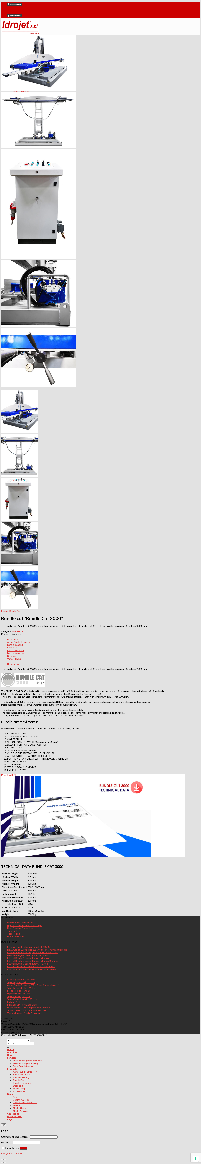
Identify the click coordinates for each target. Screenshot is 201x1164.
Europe (16, 1105)
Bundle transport (15, 653)
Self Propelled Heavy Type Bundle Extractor (29, 1007)
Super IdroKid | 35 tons (18, 996)
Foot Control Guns (16, 936)
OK (3, 1125)
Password (7, 1142)
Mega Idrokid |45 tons (18, 990)
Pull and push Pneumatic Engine (23, 1004)
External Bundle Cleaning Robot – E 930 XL (28, 946)
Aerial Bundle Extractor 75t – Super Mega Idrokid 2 (33, 985)
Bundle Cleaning (21, 1077)
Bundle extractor (15, 650)
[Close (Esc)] (2, 1159)
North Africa (19, 1108)
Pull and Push (13, 1001)
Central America (21, 1099)
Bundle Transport (22, 1082)
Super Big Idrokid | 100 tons (21, 982)
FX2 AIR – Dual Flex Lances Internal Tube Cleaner (32, 969)
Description (13, 663)
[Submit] (8, 1047)
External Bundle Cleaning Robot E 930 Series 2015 (32, 952)
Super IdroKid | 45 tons (18, 993)
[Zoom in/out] (5, 1159)
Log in (23, 1148)
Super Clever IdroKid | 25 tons (22, 999)
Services (11, 1057)
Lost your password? (11, 1153)
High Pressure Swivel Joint (20, 928)
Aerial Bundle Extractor (19, 642)
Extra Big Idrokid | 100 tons (21, 979)
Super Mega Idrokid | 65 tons (21, 987)
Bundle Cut (14, 611)
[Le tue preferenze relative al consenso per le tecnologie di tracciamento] (196, 1159)
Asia (15, 1096)
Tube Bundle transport (24, 1066)
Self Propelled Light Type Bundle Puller (26, 1010)
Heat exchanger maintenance (27, 1060)
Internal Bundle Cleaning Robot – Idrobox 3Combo (32, 960)
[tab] (96, 663)
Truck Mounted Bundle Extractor (24, 1013)
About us (12, 1052)
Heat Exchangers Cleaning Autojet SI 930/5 (29, 955)
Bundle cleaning (15, 644)
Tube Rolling (13, 933)
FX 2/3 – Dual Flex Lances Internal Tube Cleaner (31, 966)
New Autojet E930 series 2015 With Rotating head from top (37, 949)
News (10, 1054)
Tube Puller (13, 930)
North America (20, 1110)
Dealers (11, 1094)
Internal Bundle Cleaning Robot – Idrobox (28, 958)
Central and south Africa (25, 1102)
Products (12, 1068)
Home (4, 611)
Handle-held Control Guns (20, 922)
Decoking (12, 656)
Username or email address (15, 1136)
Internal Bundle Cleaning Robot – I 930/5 (27, 963)
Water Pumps (14, 658)
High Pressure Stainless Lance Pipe (24, 925)
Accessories (13, 639)
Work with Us (14, 1116)
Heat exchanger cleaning (25, 1063)
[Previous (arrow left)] (2, 1162)
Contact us (13, 1113)
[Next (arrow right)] (5, 1162)
